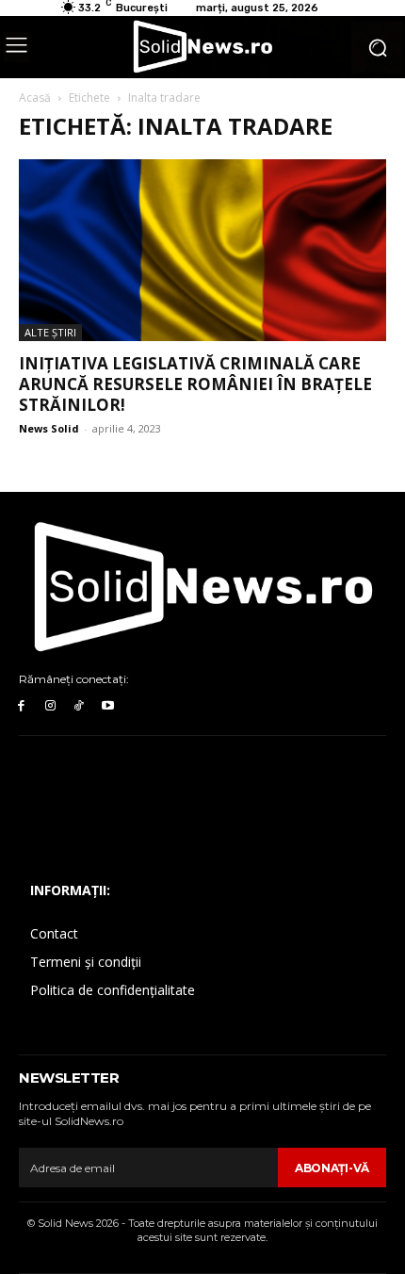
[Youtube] (108, 706)
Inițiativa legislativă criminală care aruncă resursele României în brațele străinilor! (195, 384)
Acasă (35, 98)
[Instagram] (50, 706)
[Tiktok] (79, 706)
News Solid (49, 428)
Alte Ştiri (50, 332)
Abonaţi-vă (332, 1168)
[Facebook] (21, 706)
